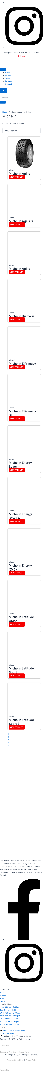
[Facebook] (24, 940)
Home (7, 72)
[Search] (3, 102)
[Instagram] (24, 47)
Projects (8, 81)
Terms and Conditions (8, 1052)
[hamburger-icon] (3, 69)
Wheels (8, 75)
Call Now (21, 56)
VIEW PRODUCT (16, 177)
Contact (8, 84)
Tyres (7, 78)
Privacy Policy (24, 1052)
